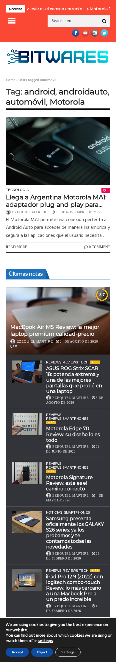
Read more (16, 247)
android (39, 92)
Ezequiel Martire (30, 212)
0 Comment (99, 247)
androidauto (83, 92)
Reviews (53, 362)
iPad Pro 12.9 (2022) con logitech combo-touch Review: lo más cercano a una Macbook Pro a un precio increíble (74, 588)
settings (45, 641)
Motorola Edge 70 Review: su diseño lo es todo (73, 434)
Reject (42, 652)
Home (10, 80)
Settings (68, 652)
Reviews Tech (75, 362)
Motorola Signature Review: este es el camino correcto (69, 483)
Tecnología (17, 190)
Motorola (67, 102)
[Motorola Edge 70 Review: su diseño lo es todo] (27, 424)
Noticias (54, 512)
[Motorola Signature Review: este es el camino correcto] (27, 473)
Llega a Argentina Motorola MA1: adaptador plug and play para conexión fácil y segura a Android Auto (58, 200)
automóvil (26, 102)
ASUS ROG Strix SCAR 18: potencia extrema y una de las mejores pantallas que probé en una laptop (74, 380)
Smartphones (77, 512)
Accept (17, 652)
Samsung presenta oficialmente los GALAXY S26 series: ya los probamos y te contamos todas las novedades (75, 533)
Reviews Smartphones (67, 418)
